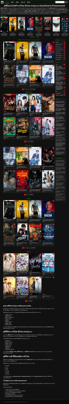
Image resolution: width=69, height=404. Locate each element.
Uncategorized (60, 93)
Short (60, 91)
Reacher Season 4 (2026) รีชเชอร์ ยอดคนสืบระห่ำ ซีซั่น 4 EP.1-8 (60, 113)
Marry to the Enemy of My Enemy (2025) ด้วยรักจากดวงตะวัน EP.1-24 (60, 153)
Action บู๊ (60, 42)
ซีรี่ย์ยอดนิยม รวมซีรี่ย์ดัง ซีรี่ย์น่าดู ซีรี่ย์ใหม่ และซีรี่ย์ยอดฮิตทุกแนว (60, 83)
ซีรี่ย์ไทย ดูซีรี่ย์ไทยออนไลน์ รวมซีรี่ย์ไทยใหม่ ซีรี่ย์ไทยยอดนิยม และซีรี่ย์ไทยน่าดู (60, 88)
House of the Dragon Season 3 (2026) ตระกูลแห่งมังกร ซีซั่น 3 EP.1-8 (60, 117)
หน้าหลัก (7, 2)
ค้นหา (66, 2)
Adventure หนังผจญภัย (60, 95)
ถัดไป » (34, 89)
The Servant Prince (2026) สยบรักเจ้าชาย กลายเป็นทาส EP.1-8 (60, 128)
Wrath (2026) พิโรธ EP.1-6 (60, 137)
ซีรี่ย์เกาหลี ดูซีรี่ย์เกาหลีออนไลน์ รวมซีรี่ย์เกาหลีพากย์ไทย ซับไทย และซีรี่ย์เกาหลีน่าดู (60, 78)
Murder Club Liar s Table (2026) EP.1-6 (60, 132)
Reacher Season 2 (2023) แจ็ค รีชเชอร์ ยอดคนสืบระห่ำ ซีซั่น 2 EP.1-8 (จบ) (60, 105)
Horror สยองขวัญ (60, 57)
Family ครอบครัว (60, 53)
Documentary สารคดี (60, 49)
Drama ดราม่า (60, 51)
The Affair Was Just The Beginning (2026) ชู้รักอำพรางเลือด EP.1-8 (60, 124)
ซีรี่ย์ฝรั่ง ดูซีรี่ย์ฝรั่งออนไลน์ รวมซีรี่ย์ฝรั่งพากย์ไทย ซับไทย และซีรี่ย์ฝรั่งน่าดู (60, 68)
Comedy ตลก (60, 46)
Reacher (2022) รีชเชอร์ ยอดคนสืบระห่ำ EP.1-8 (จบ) (60, 102)
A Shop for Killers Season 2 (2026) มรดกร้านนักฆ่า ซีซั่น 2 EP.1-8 (60, 149)
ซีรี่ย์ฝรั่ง (28, 2)
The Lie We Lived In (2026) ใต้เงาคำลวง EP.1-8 (60, 140)
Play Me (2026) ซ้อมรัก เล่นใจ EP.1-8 (60, 121)
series (60, 64)
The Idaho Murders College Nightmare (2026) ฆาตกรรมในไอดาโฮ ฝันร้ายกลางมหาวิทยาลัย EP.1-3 (60, 144)
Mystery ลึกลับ (60, 59)
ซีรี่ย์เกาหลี (23, 2)
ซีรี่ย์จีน (12, 2)
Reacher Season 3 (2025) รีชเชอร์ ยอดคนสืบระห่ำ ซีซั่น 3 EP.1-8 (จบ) (60, 109)
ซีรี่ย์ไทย (17, 2)
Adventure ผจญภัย (60, 44)
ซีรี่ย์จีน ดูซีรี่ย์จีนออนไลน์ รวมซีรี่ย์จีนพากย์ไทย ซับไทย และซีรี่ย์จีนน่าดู (60, 73)
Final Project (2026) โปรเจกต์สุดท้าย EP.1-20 (60, 135)
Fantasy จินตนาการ (60, 55)
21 (31, 89)
